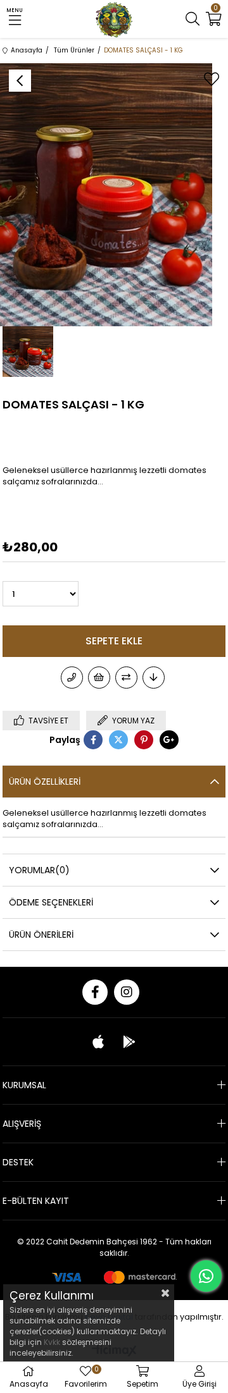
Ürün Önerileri (41, 934)
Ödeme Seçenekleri (51, 902)
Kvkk (53, 1342)
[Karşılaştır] (126, 677)
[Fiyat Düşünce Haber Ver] (153, 677)
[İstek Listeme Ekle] (99, 677)
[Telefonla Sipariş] (72, 677)
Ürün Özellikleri (44, 781)
